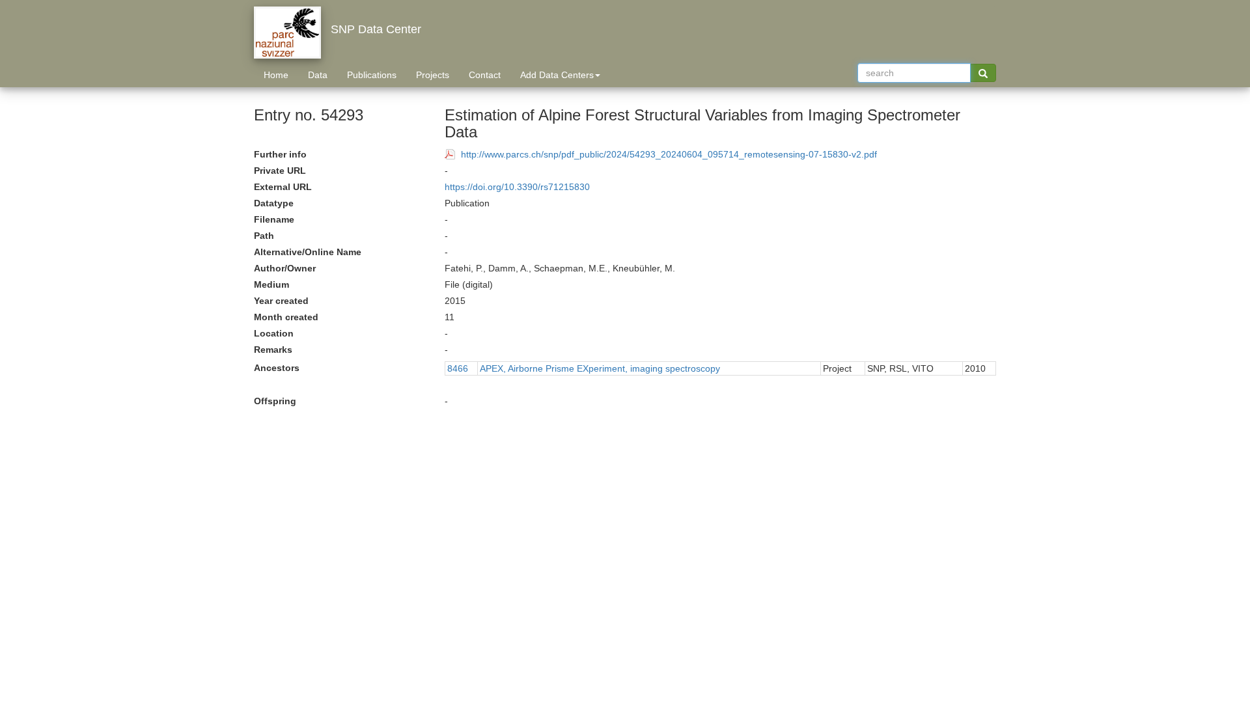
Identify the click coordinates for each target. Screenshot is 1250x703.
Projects (432, 75)
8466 (457, 368)
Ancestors (276, 368)
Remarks (273, 349)
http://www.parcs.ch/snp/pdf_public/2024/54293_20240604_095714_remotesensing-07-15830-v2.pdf (669, 154)
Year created (281, 301)
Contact (485, 75)
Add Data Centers (557, 75)
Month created (286, 317)
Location (274, 333)
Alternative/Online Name (307, 252)
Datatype (274, 203)
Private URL (280, 170)
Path (264, 235)
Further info (280, 154)
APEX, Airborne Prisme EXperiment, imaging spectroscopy (600, 368)
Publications (371, 75)
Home (276, 75)
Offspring (275, 401)
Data (317, 75)
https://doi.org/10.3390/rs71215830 (517, 187)
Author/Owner (285, 268)
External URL (283, 187)
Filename (274, 219)
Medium (271, 284)
